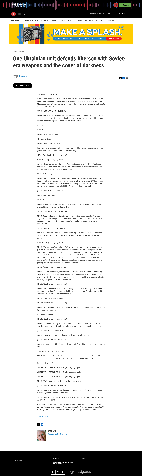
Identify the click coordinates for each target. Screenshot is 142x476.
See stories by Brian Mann (58, 434)
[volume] (19, 14)
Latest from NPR (31, 20)
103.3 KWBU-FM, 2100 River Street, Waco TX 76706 (62, 462)
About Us (110, 20)
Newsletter (82, 20)
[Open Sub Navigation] (22, 20)
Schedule (55, 20)
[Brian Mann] (41, 435)
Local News (15, 20)
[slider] (22, 14)
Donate (126, 5)
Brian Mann (23, 76)
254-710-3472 (82, 458)
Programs (44, 20)
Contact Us (55, 458)
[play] (13, 14)
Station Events (67, 20)
